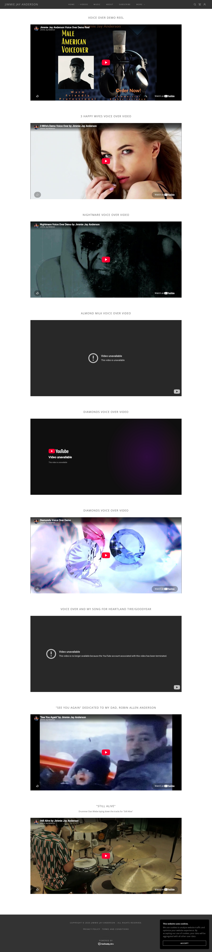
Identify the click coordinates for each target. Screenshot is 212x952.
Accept (185, 943)
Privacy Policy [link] (91, 929)
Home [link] (71, 4)
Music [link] (97, 4)
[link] (21, 4)
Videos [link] (84, 4)
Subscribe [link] (125, 4)
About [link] (109, 4)
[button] (140, 4)
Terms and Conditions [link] (115, 929)
